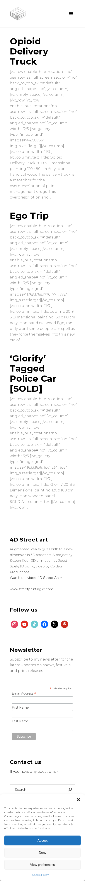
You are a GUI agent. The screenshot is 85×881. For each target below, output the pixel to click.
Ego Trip (29, 215)
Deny (42, 852)
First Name (20, 707)
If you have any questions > (34, 771)
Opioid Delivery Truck (29, 51)
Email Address (24, 693)
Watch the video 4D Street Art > (36, 578)
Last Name (20, 721)
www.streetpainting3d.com (31, 589)
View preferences (42, 865)
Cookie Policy (40, 874)
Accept (42, 840)
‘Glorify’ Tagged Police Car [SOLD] (33, 373)
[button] (78, 800)
